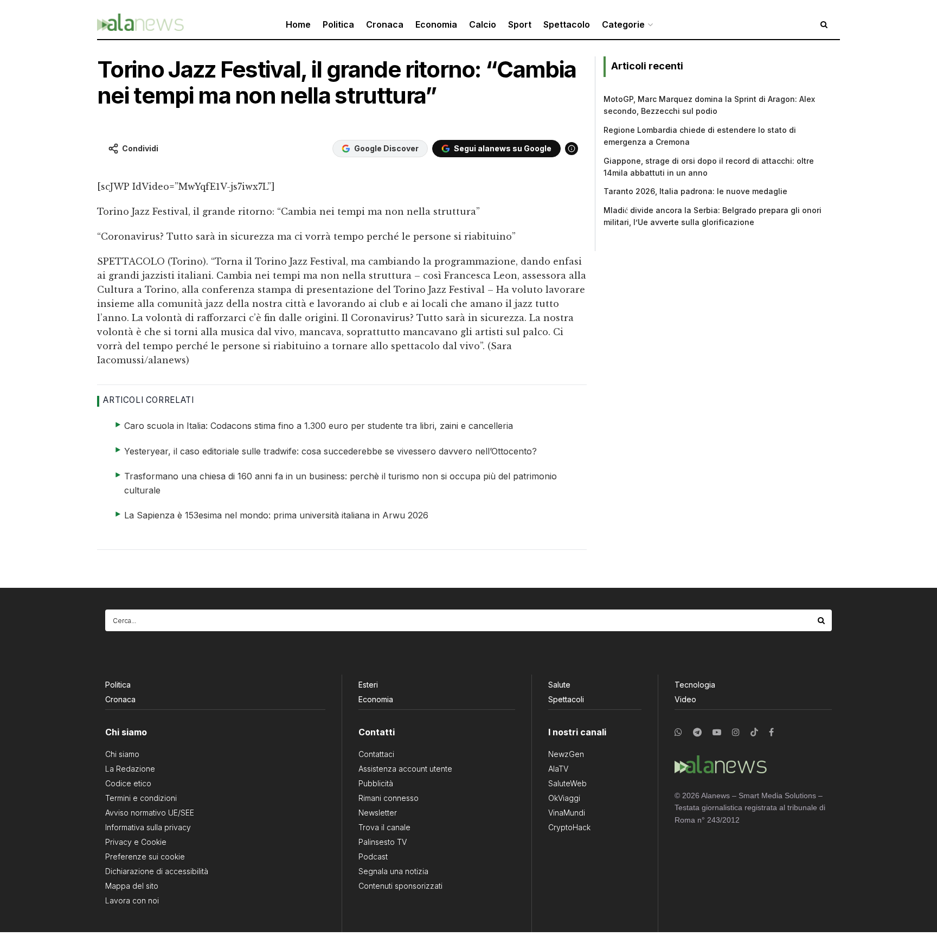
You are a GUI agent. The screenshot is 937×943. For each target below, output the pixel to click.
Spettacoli (566, 699)
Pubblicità (375, 783)
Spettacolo (566, 24)
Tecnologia (695, 684)
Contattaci (376, 754)
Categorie (623, 24)
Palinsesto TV (382, 841)
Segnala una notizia (393, 871)
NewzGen (566, 754)
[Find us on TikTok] (754, 733)
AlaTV (558, 768)
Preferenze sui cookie (145, 856)
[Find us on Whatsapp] (678, 732)
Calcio (482, 24)
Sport (519, 24)
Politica (338, 24)
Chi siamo (122, 754)
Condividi (140, 148)
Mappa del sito (131, 885)
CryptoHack (569, 827)
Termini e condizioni (141, 798)
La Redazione (130, 768)
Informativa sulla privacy (148, 827)
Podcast (373, 856)
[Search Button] (822, 620)
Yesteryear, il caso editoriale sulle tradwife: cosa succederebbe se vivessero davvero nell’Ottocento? (330, 451)
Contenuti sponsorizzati (400, 885)
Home (298, 24)
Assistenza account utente (405, 768)
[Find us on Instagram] (736, 732)
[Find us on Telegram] (697, 732)
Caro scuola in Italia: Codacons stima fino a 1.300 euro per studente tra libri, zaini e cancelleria (318, 425)
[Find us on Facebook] (771, 732)
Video (685, 699)
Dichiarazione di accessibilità (156, 871)
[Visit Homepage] (140, 25)
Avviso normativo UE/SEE (149, 812)
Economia (436, 24)
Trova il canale (384, 827)
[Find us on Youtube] (717, 732)
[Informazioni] (571, 148)
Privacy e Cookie (135, 841)
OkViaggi (564, 798)
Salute (559, 684)
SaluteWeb (567, 783)
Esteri (368, 684)
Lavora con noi (132, 900)
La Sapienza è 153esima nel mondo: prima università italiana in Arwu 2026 (276, 515)
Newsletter (377, 812)
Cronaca (384, 24)
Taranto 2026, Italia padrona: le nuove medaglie (695, 191)
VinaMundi (566, 812)
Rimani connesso (388, 798)
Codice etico (128, 783)
